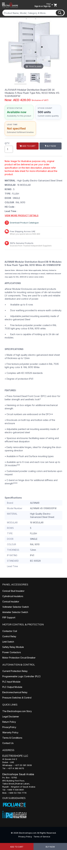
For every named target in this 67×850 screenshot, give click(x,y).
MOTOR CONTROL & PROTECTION (23, 624)
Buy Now (50, 847)
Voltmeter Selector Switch (15, 607)
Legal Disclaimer (10, 716)
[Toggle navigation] (3, 4)
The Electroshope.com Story (17, 711)
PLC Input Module (11, 681)
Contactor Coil (9, 631)
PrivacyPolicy (9, 727)
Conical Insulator (10, 601)
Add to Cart (16, 847)
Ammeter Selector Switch (15, 612)
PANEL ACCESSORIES (15, 584)
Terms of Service (42, 836)
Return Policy (9, 721)
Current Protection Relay (15, 671)
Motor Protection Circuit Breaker (19, 657)
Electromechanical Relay (14, 692)
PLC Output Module (12, 687)
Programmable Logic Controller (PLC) (21, 676)
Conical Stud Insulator (13, 591)
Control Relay (9, 636)
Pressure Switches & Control (16, 697)
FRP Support (8, 617)
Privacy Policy (25, 836)
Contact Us (8, 743)
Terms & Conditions (12, 737)
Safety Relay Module (13, 647)
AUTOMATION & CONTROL (18, 664)
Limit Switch (8, 641)
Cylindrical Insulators (12, 596)
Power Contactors (11, 652)
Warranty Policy (10, 732)
